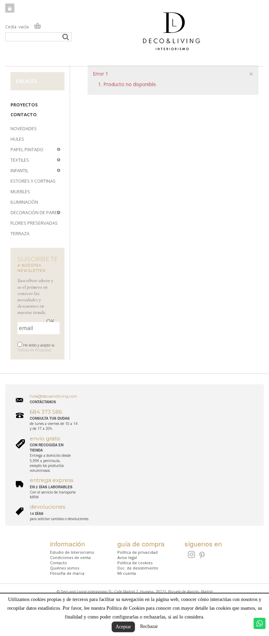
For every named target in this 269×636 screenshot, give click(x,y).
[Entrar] (9, 8)
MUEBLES (20, 191)
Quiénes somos (64, 568)
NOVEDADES (24, 128)
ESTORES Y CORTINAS (33, 181)
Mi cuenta (126, 573)
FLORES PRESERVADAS (34, 223)
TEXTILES (20, 160)
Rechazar (149, 626)
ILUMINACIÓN (24, 202)
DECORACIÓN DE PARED (35, 212)
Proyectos (24, 105)
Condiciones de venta (70, 557)
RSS (190, 554)
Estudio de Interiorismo (72, 552)
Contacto (24, 114)
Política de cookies (134, 562)
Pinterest (202, 555)
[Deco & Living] (134, 35)
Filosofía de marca (67, 573)
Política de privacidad (137, 552)
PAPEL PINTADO (27, 149)
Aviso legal (127, 557)
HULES (17, 139)
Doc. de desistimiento (137, 568)
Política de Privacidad (34, 350)
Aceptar (123, 626)
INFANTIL (19, 170)
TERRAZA (20, 233)
